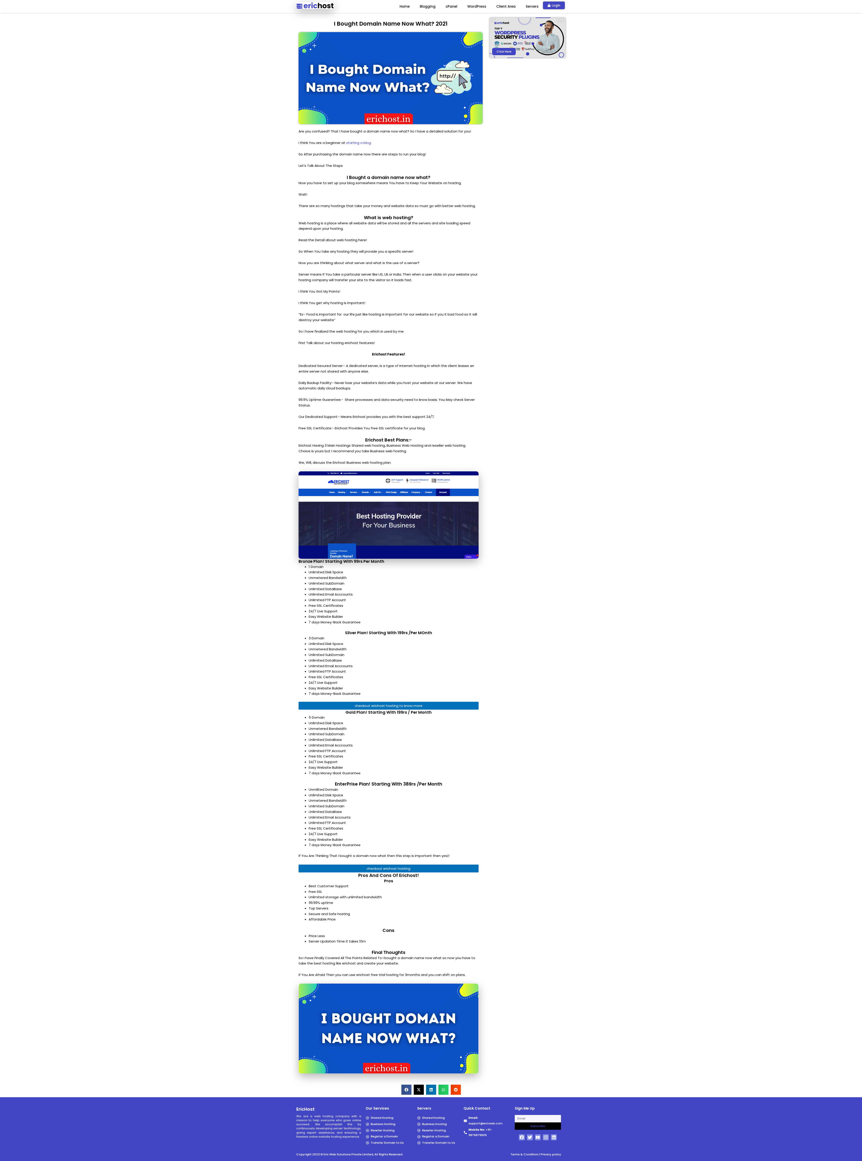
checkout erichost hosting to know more (388, 705)
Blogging (427, 6)
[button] (406, 1090)
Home (405, 6)
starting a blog (358, 142)
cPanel (451, 6)
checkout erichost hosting (388, 868)
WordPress (476, 6)
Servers (532, 6)
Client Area (506, 6)
